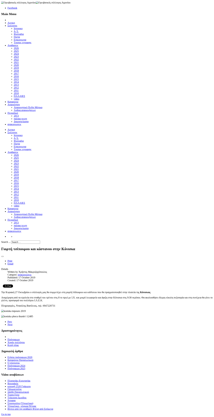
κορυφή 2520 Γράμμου (19, 386)
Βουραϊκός (13, 383)
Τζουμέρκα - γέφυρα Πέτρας (22, 406)
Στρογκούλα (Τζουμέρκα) (20, 403)
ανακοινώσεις (24, 274)
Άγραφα (12, 400)
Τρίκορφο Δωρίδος (17, 397)
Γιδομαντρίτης (15, 389)
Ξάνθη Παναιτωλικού (18, 392)
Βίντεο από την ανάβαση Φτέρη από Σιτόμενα (30, 409)
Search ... (5, 242)
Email (10, 263)
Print (10, 261)
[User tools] (2, 256)
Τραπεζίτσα (13, 395)
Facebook (12, 8)
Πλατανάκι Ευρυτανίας (19, 380)
